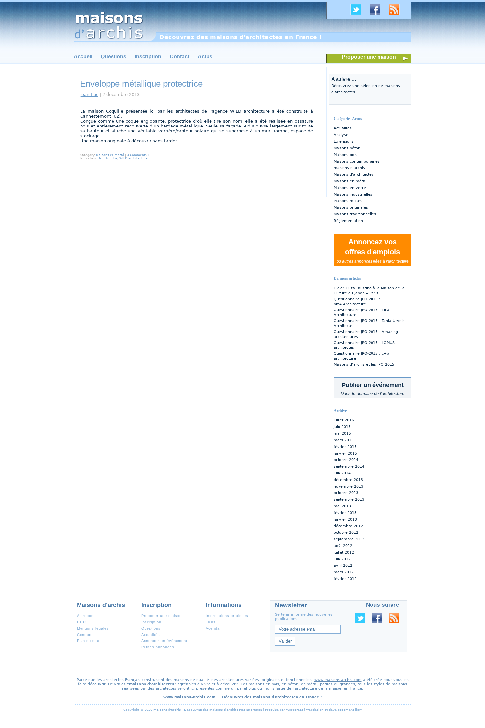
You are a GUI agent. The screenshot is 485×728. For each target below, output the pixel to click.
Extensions (344, 141)
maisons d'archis (349, 168)
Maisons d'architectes (353, 174)
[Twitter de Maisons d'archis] (358, 14)
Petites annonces (157, 647)
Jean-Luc (89, 94)
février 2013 (345, 513)
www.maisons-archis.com (338, 680)
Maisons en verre (350, 188)
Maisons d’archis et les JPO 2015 (364, 364)
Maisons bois (345, 155)
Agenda (213, 628)
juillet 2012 (344, 552)
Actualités (343, 128)
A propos (85, 616)
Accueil (83, 56)
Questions (113, 56)
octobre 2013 (346, 493)
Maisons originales (351, 207)
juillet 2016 (344, 420)
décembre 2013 (348, 480)
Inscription (148, 56)
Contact (179, 56)
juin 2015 (342, 427)
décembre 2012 (348, 526)
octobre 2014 (346, 460)
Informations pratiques (227, 616)
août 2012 (343, 546)
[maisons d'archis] (115, 22)
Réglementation (348, 221)
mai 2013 (342, 506)
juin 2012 (342, 559)
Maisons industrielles (353, 194)
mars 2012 (344, 572)
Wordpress (294, 709)
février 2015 (345, 447)
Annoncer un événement (164, 641)
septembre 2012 (349, 539)
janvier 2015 (345, 453)
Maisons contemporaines (357, 161)
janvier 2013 (345, 519)
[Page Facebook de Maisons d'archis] (377, 14)
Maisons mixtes (348, 201)
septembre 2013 (349, 499)
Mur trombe (108, 158)
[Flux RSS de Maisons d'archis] (396, 14)
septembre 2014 (349, 466)
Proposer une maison (369, 57)
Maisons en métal (350, 181)
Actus (205, 56)
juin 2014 (342, 473)
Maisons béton (347, 148)
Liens (211, 622)
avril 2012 (343, 566)
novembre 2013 (348, 486)
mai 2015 (342, 433)
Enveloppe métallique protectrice (141, 84)
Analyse (341, 135)
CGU (81, 622)
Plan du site (88, 641)
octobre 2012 (346, 532)
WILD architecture (133, 158)
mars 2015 (344, 440)
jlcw (358, 709)
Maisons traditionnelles (355, 214)
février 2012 (345, 579)
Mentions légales (93, 628)
